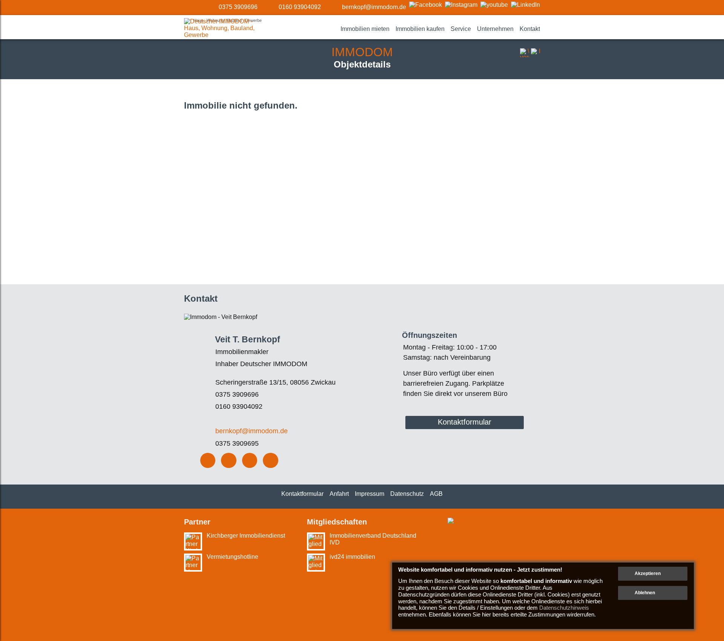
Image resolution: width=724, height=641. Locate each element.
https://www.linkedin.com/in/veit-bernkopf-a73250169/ (270, 460)
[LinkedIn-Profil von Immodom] (525, 5)
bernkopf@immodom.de (374, 7)
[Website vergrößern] (524, 52)
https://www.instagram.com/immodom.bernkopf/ (228, 460)
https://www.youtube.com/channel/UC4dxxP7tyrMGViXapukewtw (250, 460)
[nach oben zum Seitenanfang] (698, 511)
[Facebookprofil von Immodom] (425, 5)
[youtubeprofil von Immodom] (494, 5)
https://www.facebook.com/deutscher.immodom (208, 460)
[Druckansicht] (535, 52)
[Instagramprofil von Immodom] (461, 5)
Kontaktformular (464, 422)
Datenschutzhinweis (564, 607)
